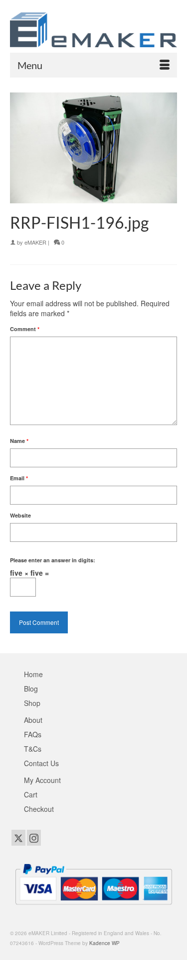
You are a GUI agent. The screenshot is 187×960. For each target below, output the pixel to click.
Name (19, 440)
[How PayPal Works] (93, 883)
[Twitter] (18, 838)
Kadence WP (104, 943)
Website (20, 515)
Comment (24, 329)
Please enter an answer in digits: (52, 560)
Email (19, 478)
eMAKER (35, 242)
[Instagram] (34, 838)
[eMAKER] (93, 29)
